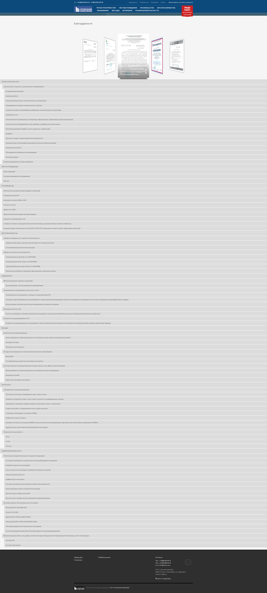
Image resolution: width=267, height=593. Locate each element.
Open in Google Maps (164, 579)
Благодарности (133, 2)
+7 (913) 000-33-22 (97, 2)
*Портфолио (78, 560)
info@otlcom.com (164, 565)
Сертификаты (155, 2)
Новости (163, 2)
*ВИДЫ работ (78, 557)
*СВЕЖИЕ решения (104, 557)
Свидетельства (144, 2)
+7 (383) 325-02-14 (83, 2)
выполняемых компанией (187, 10)
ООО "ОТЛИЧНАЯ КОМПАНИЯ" (120, 588)
